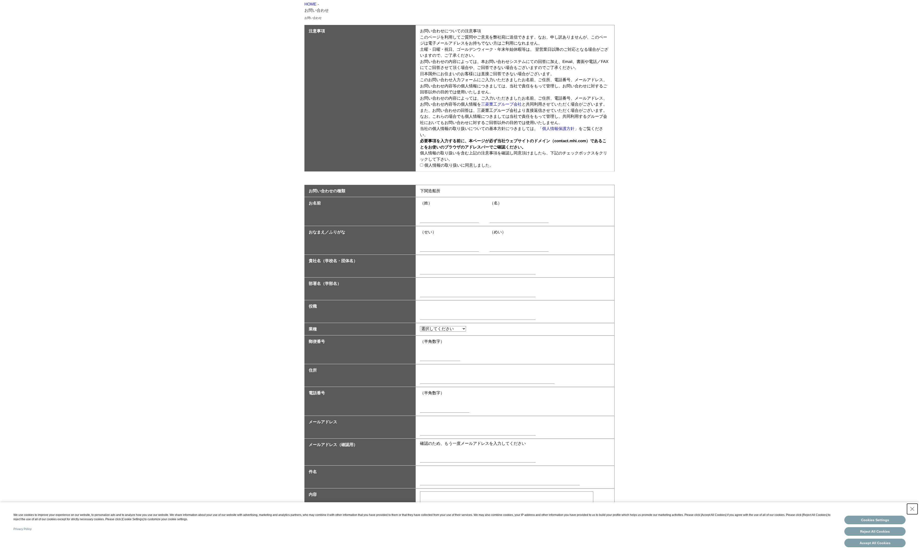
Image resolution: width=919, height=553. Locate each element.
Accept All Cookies (875, 543)
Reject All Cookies (875, 531)
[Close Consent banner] (912, 509)
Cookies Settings (875, 520)
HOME (310, 4)
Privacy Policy (22, 529)
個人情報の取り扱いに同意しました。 (458, 165)
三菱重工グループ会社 (501, 104)
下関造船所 (430, 191)
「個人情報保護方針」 (558, 128)
